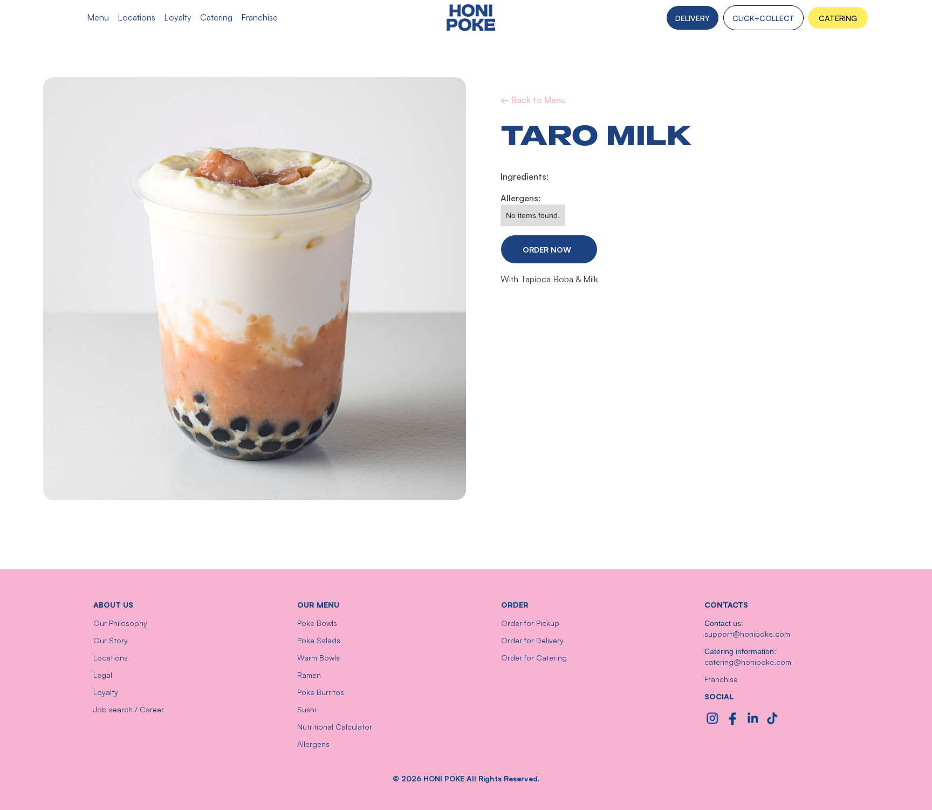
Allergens (313, 743)
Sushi (306, 709)
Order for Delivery (532, 640)
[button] (838, 18)
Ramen (309, 674)
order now (547, 249)
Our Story (110, 640)
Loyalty (105, 692)
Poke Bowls (317, 623)
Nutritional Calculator (334, 726)
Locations (110, 657)
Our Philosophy (120, 623)
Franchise (721, 679)
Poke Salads (318, 640)
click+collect (763, 18)
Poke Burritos (320, 692)
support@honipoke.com (747, 633)
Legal (102, 674)
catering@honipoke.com (747, 661)
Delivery (692, 18)
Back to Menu (533, 99)
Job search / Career (128, 709)
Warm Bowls (318, 657)
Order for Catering (534, 657)
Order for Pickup (530, 623)
